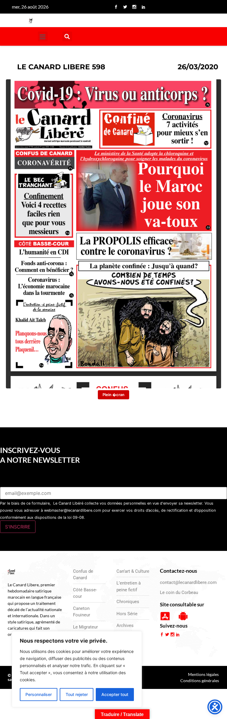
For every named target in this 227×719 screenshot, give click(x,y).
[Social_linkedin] (143, 7)
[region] (77, 669)
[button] (43, 36)
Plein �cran (113, 394)
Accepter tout (114, 694)
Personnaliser (38, 694)
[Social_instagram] (134, 7)
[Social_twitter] (125, 7)
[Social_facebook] (116, 7)
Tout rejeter (77, 694)
